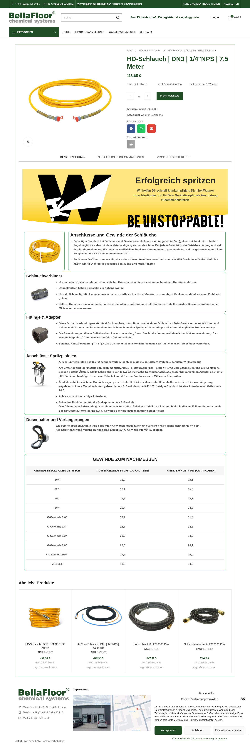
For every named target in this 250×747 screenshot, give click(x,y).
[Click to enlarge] (28, 141)
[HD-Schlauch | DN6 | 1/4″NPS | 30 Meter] (45, 616)
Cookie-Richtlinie (181, 738)
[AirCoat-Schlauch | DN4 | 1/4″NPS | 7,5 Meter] (98, 616)
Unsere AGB (206, 693)
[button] (242, 699)
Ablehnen (197, 730)
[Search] (118, 17)
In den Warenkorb (169, 95)
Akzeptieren (168, 730)
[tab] (72, 157)
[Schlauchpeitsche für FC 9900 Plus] (204, 616)
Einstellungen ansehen (228, 730)
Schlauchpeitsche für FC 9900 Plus (204, 644)
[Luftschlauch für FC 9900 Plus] (151, 616)
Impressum (221, 738)
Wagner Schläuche (150, 50)
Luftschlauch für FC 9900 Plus (151, 644)
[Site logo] (32, 17)
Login (215, 17)
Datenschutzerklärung (203, 738)
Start (130, 50)
